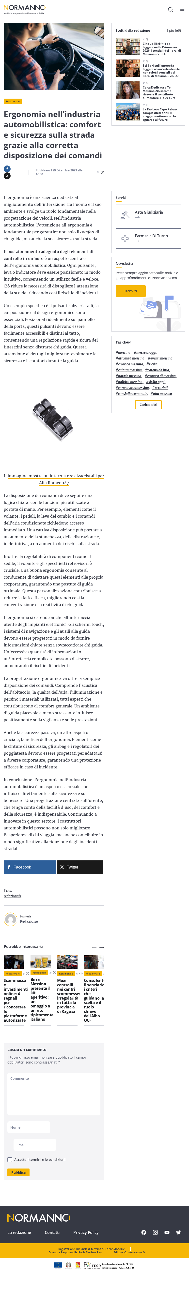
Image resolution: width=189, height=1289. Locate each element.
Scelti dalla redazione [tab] (133, 30)
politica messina (130, 382)
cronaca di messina (161, 376)
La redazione (19, 1232)
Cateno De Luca (158, 370)
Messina (124, 352)
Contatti (52, 1232)
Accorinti (161, 388)
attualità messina (131, 358)
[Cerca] (170, 10)
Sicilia (153, 364)
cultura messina (130, 370)
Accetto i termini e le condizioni (39, 1159)
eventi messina (161, 358)
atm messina (162, 394)
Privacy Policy (86, 1232)
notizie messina (129, 376)
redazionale (12, 896)
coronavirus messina (133, 388)
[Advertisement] (148, 160)
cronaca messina (130, 364)
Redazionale (13, 101)
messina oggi (146, 352)
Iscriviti (131, 291)
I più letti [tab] (174, 30)
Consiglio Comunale (132, 394)
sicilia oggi (156, 382)
